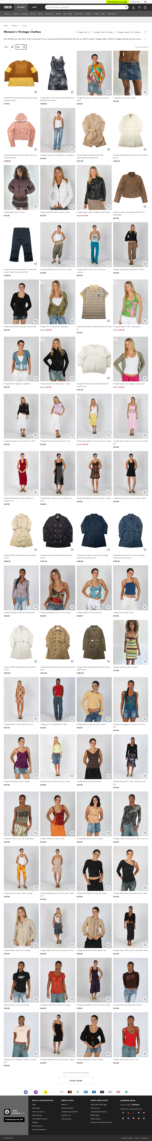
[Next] (145, 32)
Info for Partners (96, 1119)
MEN (34, 7)
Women (14, 26)
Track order (36, 1108)
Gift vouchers (95, 1108)
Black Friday (95, 1115)
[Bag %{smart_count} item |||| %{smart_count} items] (145, 7)
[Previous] (73, 32)
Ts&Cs (136, 1138)
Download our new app (117, 2)
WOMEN (21, 7)
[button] (123, 1113)
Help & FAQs (135, 2)
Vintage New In (83, 32)
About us (64, 1104)
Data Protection (37, 1126)
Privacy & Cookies (126, 1138)
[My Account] (133, 7)
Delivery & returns (38, 1112)
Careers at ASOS (67, 1108)
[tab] (8, 14)
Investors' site (66, 1115)
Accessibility (144, 1138)
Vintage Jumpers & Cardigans (128, 32)
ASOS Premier (37, 1115)
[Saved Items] (139, 7)
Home (6, 26)
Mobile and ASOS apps (99, 1104)
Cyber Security (66, 1119)
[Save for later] (35, 92)
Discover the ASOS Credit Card (101, 1122)
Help (34, 1104)
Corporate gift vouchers (99, 1112)
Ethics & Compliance (39, 1129)
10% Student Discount (39, 1119)
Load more (76, 1080)
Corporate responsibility (69, 1112)
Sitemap (35, 1122)
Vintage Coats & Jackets (103, 32)
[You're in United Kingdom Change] (145, 2)
